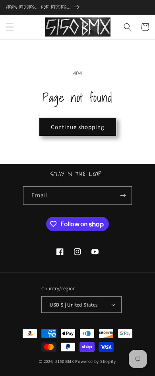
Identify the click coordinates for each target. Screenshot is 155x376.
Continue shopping (78, 127)
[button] (10, 27)
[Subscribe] (123, 195)
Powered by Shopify (95, 361)
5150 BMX (64, 361)
